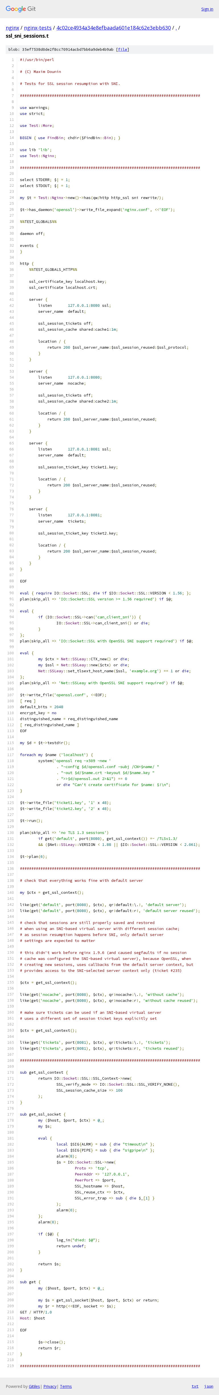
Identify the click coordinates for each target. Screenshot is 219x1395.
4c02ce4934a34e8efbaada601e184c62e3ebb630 (113, 27)
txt (195, 1386)
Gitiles (34, 1386)
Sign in (207, 9)
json (208, 1386)
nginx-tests (38, 27)
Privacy (49, 1386)
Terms (66, 1386)
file (122, 49)
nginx (12, 27)
